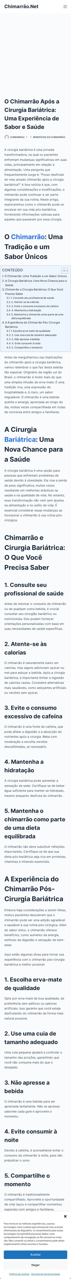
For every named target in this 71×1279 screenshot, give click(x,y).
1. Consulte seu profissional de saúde (32, 297)
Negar (35, 1265)
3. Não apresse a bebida (26, 339)
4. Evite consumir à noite (26, 343)
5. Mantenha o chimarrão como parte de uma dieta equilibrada (37, 316)
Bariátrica (20, 439)
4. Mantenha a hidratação (26, 310)
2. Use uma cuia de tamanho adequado (34, 334)
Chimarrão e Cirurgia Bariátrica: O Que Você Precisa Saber (34, 291)
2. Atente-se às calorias (25, 301)
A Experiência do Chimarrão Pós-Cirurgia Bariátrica (32, 324)
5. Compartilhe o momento (27, 347)
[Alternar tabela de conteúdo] (63, 270)
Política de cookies (19, 1274)
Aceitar (35, 1254)
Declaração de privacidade (45, 1274)
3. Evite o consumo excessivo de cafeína (35, 306)
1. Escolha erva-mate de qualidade (30, 330)
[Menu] (65, 6)
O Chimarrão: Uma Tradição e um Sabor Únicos (36, 276)
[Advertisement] (35, 50)
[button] (65, 1216)
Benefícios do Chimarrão (49, 137)
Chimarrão (28, 237)
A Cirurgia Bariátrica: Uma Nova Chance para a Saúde (36, 283)
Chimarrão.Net (21, 6)
